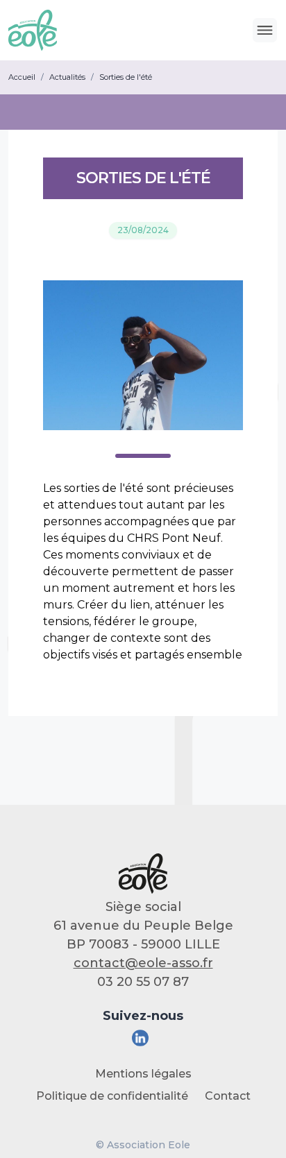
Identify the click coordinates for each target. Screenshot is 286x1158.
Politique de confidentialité (112, 1095)
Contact (228, 1095)
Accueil (21, 77)
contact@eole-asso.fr (143, 963)
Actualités (67, 77)
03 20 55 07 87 (143, 981)
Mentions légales (143, 1073)
